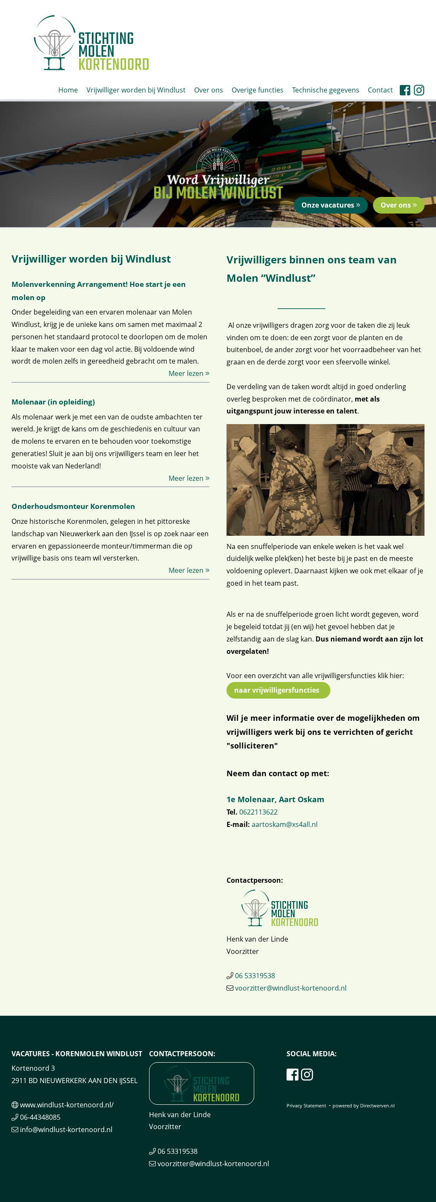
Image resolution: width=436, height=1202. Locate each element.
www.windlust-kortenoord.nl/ (67, 1105)
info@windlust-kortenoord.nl (66, 1129)
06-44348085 (40, 1117)
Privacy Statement (306, 1105)
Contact (380, 90)
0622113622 (258, 812)
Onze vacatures (328, 205)
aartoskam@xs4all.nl (285, 824)
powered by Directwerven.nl (364, 1105)
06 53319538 (255, 975)
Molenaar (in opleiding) (53, 402)
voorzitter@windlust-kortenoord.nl (291, 988)
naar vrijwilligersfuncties (278, 690)
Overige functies (258, 90)
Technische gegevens (325, 90)
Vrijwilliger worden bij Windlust (136, 90)
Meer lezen (187, 373)
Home (68, 90)
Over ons (208, 90)
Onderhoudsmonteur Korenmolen (73, 506)
